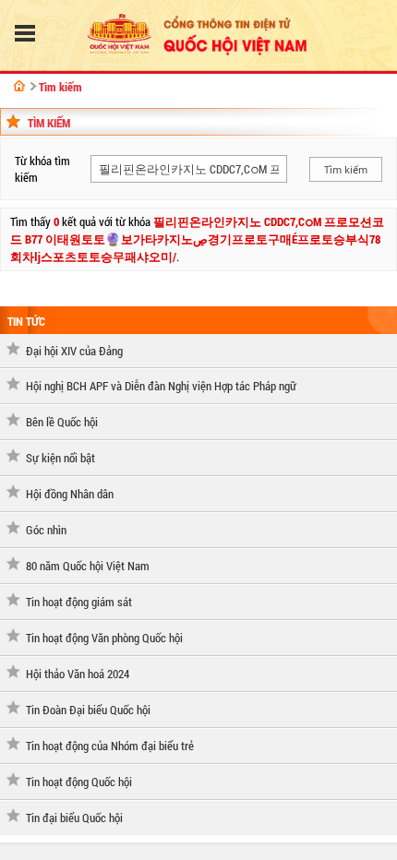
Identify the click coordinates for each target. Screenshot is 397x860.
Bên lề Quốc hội (62, 421)
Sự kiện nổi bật (60, 457)
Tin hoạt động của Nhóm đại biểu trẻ (110, 745)
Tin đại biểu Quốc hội (74, 817)
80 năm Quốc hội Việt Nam (88, 565)
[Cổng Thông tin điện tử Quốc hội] (19, 85)
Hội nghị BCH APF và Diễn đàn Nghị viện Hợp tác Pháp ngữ (161, 385)
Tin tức (26, 321)
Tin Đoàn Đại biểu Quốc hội (88, 709)
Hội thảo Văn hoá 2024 (77, 673)
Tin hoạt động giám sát (79, 601)
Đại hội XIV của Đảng (74, 350)
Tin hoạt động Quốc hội (79, 781)
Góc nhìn (46, 529)
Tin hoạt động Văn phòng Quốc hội (104, 637)
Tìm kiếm (60, 86)
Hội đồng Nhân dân (70, 493)
